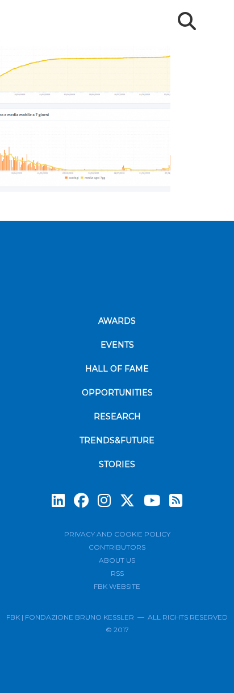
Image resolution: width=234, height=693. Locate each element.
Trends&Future (117, 440)
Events (117, 345)
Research (117, 416)
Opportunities (117, 392)
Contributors (117, 547)
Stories (117, 464)
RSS (117, 573)
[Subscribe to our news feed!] (175, 500)
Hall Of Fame (117, 369)
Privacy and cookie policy (117, 534)
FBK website (117, 586)
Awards (117, 321)
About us (117, 560)
